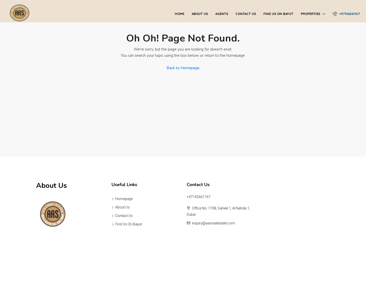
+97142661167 (349, 14)
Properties (310, 14)
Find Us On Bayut (278, 14)
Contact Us (246, 14)
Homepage (124, 199)
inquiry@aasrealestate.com (213, 223)
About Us (200, 14)
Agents (221, 14)
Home (179, 14)
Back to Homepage (183, 67)
